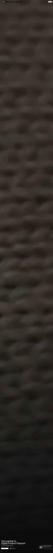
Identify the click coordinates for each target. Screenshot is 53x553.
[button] (18, 1)
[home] (3, 1)
